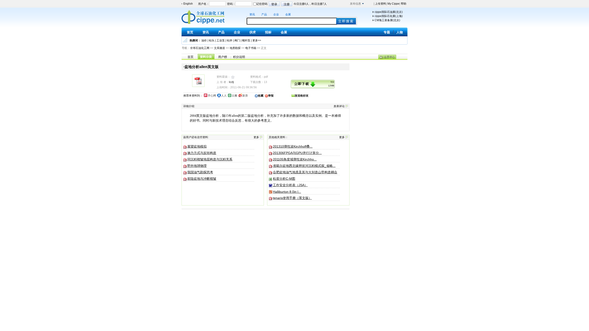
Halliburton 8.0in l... (287, 192)
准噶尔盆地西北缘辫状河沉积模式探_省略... (304, 166)
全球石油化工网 (199, 48)
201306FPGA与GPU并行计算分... (297, 153)
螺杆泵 (246, 40)
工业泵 (221, 40)
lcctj (231, 82)
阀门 (237, 40)
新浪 (245, 95)
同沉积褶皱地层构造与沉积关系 (209, 159)
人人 (224, 95)
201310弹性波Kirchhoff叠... (292, 146)
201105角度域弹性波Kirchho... (295, 159)
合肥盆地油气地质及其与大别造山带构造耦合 (305, 172)
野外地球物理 (197, 166)
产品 (264, 14)
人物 (399, 32)
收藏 (260, 95)
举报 (271, 95)
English (188, 3)
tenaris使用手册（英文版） (292, 198)
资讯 (252, 14)
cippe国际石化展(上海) (389, 16)
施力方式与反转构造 (201, 153)
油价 (204, 40)
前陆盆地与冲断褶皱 (201, 178)
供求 (252, 32)
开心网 (212, 95)
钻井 (229, 40)
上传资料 (380, 3)
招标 (268, 32)
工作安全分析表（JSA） (290, 185)
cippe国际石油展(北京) (389, 12)
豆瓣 (234, 95)
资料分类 (206, 57)
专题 (387, 32)
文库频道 (219, 48)
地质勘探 (235, 48)
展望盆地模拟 (197, 146)
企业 (276, 14)
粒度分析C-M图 (284, 178)
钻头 (211, 40)
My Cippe (393, 3)
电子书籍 (250, 48)
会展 (288, 14)
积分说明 (239, 57)
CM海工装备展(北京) (387, 20)
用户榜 (222, 57)
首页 (190, 32)
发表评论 (339, 106)
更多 (256, 137)
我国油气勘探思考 (200, 172)
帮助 (403, 3)
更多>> (256, 40)
